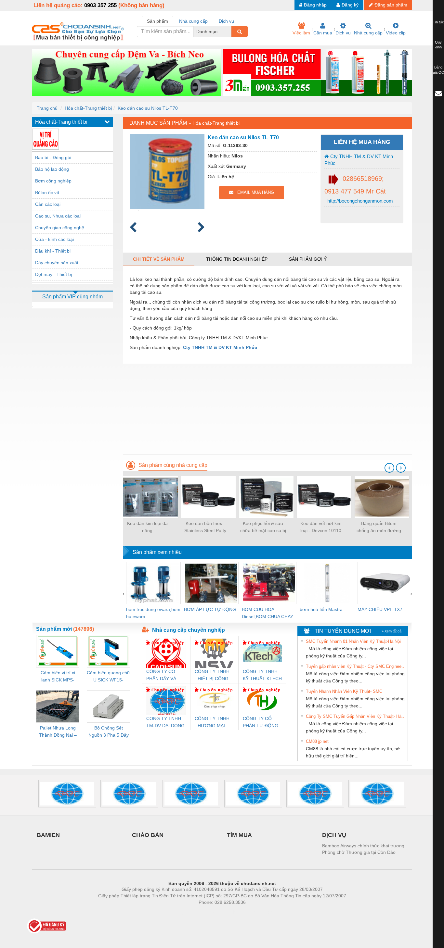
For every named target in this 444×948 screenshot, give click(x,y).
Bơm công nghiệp (53, 180)
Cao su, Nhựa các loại (58, 215)
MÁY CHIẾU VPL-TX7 (380, 609)
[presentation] (389, 468)
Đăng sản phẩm (390, 4)
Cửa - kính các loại (54, 239)
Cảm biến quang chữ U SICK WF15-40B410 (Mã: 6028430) (108, 676)
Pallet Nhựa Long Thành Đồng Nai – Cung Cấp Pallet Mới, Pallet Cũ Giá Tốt (58, 732)
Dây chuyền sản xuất (56, 262)
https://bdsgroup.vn (213, 912)
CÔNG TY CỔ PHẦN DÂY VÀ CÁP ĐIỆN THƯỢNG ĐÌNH (162, 675)
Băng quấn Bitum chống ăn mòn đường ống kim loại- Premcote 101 (378, 527)
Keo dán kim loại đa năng (147, 527)
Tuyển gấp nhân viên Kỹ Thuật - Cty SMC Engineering (356, 666)
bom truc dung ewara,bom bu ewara (153, 613)
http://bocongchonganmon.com (359, 201)
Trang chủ (47, 108)
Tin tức (438, 22)
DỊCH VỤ (334, 835)
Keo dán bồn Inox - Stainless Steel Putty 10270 (205, 527)
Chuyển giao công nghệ (59, 227)
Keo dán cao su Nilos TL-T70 (148, 108)
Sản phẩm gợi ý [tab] (308, 259)
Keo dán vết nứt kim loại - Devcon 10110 (321, 527)
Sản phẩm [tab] (157, 21)
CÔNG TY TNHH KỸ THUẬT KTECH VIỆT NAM (262, 675)
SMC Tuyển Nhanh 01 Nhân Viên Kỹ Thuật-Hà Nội (353, 641)
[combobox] (229, 31)
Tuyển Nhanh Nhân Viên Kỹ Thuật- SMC (344, 691)
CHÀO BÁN (147, 835)
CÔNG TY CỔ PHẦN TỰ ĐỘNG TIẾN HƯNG (260, 722)
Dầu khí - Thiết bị (53, 251)
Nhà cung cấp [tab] (193, 21)
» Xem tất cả (391, 631)
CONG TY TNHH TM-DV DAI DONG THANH (165, 722)
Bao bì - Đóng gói (53, 157)
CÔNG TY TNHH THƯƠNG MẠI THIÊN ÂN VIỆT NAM (212, 722)
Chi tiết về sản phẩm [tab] (159, 259)
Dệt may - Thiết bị (53, 274)
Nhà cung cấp (368, 32)
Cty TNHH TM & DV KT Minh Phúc (358, 160)
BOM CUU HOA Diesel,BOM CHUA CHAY (267, 613)
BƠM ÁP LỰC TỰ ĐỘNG (210, 609)
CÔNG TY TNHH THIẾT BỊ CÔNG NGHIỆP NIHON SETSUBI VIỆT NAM (212, 675)
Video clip (396, 32)
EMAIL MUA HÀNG (253, 192)
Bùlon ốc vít (47, 192)
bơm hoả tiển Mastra (321, 609)
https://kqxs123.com (254, 912)
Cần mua (322, 32)
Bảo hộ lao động (52, 169)
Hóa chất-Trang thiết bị (88, 108)
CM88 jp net (317, 741)
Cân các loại (47, 204)
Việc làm (301, 32)
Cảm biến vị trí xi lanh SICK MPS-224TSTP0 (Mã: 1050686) (58, 676)
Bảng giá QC (438, 69)
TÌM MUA (239, 835)
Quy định (438, 44)
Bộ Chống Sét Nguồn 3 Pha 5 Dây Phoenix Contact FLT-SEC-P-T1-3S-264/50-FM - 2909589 (108, 732)
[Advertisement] (267, 409)
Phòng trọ (180, 912)
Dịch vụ (343, 32)
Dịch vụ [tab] (226, 21)
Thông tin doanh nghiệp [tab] (237, 259)
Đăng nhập (315, 4)
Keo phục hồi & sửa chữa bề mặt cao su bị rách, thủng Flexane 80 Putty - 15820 (263, 527)
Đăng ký (350, 4)
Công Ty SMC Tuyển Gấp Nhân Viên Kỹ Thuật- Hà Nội (356, 716)
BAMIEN (48, 835)
